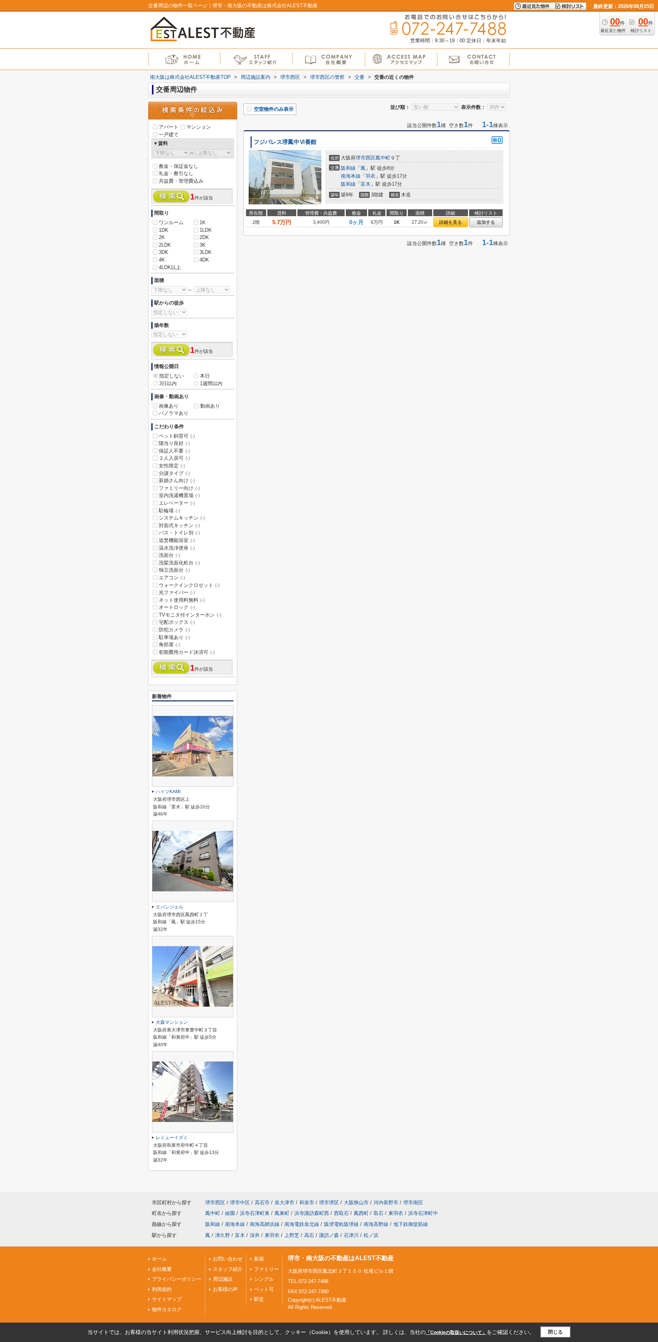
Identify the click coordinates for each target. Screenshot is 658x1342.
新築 (259, 1259)
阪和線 (348, 168)
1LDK (206, 230)
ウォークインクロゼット (189, 585)
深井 (255, 1235)
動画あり (210, 406)
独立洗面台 (174, 570)
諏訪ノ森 (329, 1235)
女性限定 (172, 466)
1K (203, 222)
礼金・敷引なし (176, 173)
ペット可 (264, 1289)
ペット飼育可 (177, 436)
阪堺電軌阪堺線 (341, 1224)
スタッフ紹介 (228, 1269)
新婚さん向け (177, 480)
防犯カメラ (174, 630)
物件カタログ (167, 1309)
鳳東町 (282, 1213)
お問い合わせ (228, 1259)
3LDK (206, 252)
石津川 (351, 1235)
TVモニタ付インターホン (190, 615)
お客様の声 (225, 1289)
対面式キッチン (179, 525)
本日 (205, 376)
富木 (366, 184)
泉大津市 (284, 1202)
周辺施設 (223, 1279)
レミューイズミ (172, 1137)
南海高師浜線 (264, 1224)
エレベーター (177, 503)
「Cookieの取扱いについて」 (456, 1332)
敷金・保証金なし (178, 166)
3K (203, 245)
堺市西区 (365, 158)
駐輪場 (169, 510)
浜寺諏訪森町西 (311, 1213)
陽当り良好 (174, 443)
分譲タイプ (174, 473)
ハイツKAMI (168, 791)
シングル (264, 1279)
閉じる (555, 1332)
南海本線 (351, 176)
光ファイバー (177, 592)
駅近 (259, 1299)
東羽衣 (395, 1213)
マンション (198, 127)
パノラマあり (173, 413)
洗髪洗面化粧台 (179, 563)
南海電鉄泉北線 (301, 1224)
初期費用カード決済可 (187, 652)
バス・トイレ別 (179, 533)
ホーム (159, 1259)
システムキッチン (182, 518)
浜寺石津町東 (255, 1213)
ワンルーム (171, 222)
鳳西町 (361, 1213)
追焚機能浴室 (177, 540)
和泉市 (306, 1202)
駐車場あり (174, 637)
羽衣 (370, 176)
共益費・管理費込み (181, 181)
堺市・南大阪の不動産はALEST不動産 (341, 1258)
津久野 (222, 1235)
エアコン (172, 577)
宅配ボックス (177, 622)
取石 (378, 1213)
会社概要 (162, 1269)
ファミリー (266, 1269)
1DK (163, 230)
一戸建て (169, 134)
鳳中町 (382, 158)
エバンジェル (169, 907)
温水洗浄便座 (177, 548)
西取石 (341, 1213)
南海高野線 (376, 1224)
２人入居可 (174, 458)
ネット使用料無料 (182, 600)
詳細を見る (450, 222)
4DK (204, 260)
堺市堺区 (329, 1202)
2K (162, 237)
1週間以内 (211, 383)
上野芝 (291, 1235)
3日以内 (168, 383)
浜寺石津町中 (423, 1213)
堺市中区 (240, 1202)
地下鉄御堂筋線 (410, 1224)
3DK (163, 252)
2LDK (165, 245)
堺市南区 (413, 1202)
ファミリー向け (179, 488)
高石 (309, 1235)
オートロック (177, 607)
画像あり (169, 406)
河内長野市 (386, 1202)
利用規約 (162, 1289)
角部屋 (169, 644)
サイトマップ (167, 1299)
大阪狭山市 (356, 1202)
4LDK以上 (170, 267)
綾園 (230, 1213)
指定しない (171, 376)
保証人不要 (174, 451)
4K (162, 260)
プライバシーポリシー (176, 1279)
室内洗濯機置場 (179, 495)
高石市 (262, 1202)
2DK (204, 237)
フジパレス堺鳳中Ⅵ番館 (285, 142)
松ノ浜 (371, 1235)
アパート (169, 127)
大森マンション (172, 1022)
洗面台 (169, 555)
